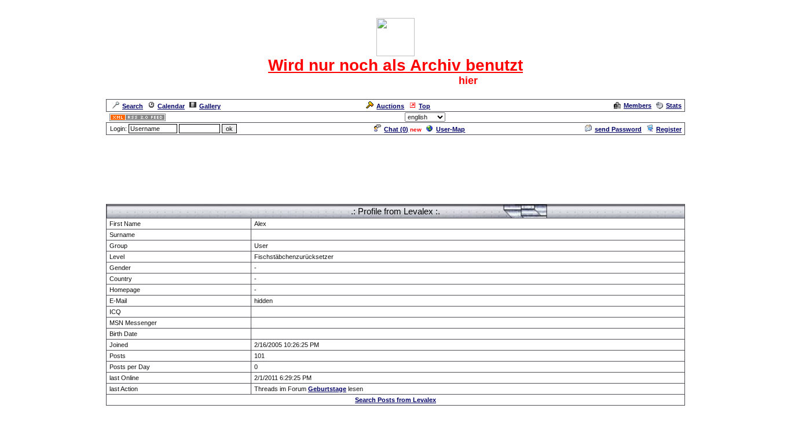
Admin (671, 117)
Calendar (171, 106)
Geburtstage (327, 388)
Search (132, 106)
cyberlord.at (462, 431)
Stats (674, 105)
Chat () (396, 129)
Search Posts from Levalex (395, 399)
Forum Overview (131, 198)
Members (637, 105)
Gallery (210, 106)
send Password (618, 129)
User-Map (450, 129)
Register (669, 129)
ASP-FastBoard (367, 431)
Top (424, 106)
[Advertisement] (395, 162)
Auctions (390, 106)
